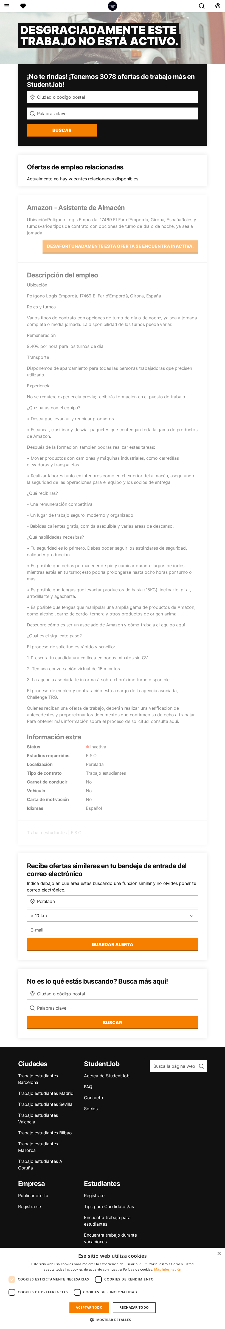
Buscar (62, 130)
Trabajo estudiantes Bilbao (45, 1132)
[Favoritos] (23, 6)
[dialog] (112, 1288)
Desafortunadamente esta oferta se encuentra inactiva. (120, 246)
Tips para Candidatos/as (109, 1206)
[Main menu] (6, 6)
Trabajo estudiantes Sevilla (45, 1104)
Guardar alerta (112, 944)
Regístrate (94, 1195)
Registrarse (29, 1206)
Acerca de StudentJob (107, 1075)
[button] (112, 1319)
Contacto (93, 1097)
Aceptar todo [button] (89, 1307)
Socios (91, 1108)
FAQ (88, 1086)
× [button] (219, 1254)
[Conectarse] (217, 6)
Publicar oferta (33, 1195)
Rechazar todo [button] (134, 1307)
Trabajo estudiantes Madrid (46, 1093)
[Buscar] (204, 6)
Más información (167, 1269)
